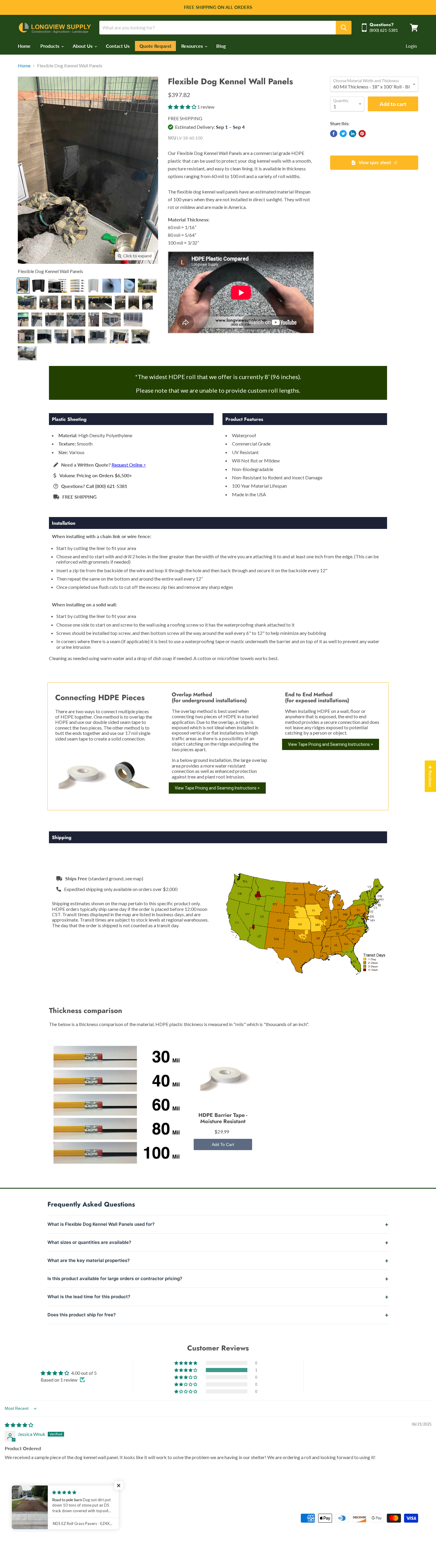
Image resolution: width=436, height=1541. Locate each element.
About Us (83, 46)
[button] (182, 107)
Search (23, 1515)
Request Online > (129, 464)
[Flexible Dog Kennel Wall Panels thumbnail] (23, 285)
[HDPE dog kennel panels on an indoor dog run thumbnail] (119, 336)
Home (24, 46)
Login (411, 46)
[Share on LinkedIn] (352, 133)
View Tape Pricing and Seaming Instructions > (217, 788)
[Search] (343, 27)
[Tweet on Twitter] (343, 133)
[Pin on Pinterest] (362, 133)
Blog (221, 46)
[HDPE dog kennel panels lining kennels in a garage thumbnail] (141, 336)
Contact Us (118, 46)
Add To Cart (223, 1144)
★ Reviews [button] (430, 776)
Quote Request (155, 46)
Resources (192, 46)
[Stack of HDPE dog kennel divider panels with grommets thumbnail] (27, 353)
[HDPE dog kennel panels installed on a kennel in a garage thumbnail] (97, 336)
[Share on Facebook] (333, 133)
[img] (19, 1425)
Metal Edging (47, 1515)
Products (50, 46)
